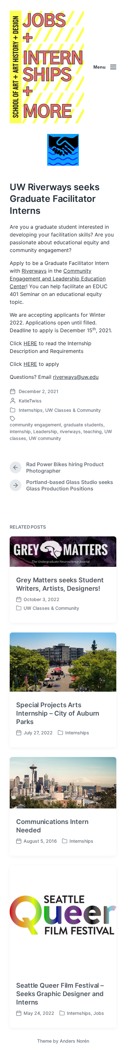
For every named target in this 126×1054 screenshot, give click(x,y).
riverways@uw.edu (76, 377)
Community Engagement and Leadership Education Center (58, 279)
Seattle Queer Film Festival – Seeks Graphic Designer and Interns (60, 994)
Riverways (34, 271)
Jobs (98, 1013)
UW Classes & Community (73, 410)
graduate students (83, 424)
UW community (45, 438)
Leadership (45, 431)
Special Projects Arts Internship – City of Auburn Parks (57, 713)
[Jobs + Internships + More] (47, 67)
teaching (92, 431)
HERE (30, 343)
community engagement (35, 424)
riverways (70, 431)
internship (20, 431)
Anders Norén (74, 1041)
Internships (31, 410)
